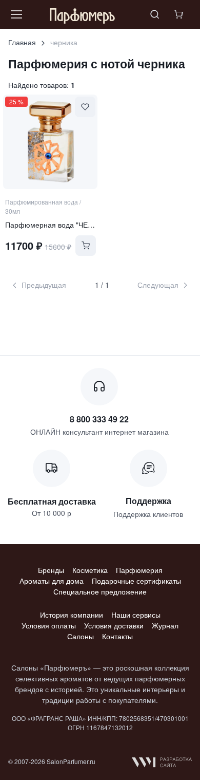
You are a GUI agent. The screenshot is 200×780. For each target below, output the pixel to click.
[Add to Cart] (85, 245)
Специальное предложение (100, 591)
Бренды (51, 570)
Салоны (80, 636)
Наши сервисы (136, 614)
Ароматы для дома (51, 580)
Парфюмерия (139, 570)
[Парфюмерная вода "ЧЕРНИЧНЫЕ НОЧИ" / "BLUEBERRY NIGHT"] (50, 142)
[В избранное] (85, 107)
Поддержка (148, 501)
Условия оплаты (49, 625)
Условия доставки (114, 625)
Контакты (117, 636)
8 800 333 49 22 (99, 419)
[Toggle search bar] (155, 14)
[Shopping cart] (179, 14)
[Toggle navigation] (16, 14)
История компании (71, 614)
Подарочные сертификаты (136, 580)
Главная (22, 42)
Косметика (90, 570)
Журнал (165, 625)
